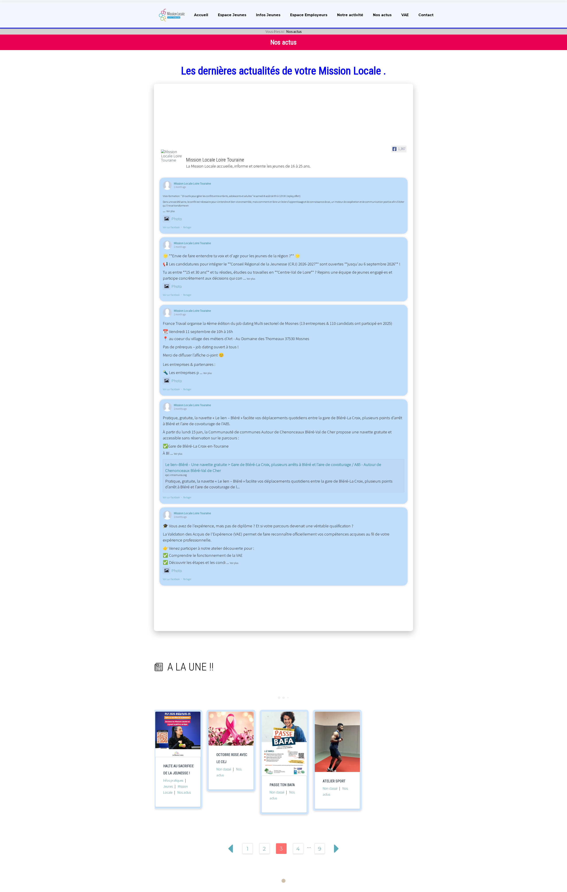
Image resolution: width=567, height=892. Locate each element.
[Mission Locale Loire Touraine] (172, 156)
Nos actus (382, 15)
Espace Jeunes (232, 15)
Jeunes (168, 786)
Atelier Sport (334, 781)
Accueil (201, 15)
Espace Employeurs (308, 15)
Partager (187, 227)
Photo (176, 218)
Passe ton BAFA (282, 785)
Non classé (223, 769)
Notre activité (350, 15)
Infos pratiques (173, 780)
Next (336, 848)
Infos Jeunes (268, 15)
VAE (405, 15)
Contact (425, 15)
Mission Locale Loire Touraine (192, 183)
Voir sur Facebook (171, 227)
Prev (230, 848)
